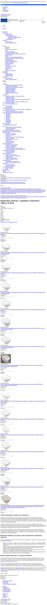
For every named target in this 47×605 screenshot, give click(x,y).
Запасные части (8, 68)
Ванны (6, 55)
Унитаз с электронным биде (11, 49)
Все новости (3, 175)
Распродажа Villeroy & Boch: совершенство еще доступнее (12, 182)
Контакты (5, 40)
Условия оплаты (8, 33)
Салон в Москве (8, 41)
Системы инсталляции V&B (11, 52)
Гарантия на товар (7, 590)
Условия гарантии (9, 39)
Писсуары (7, 64)
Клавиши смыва (8, 54)
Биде (6, 50)
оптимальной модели (8, 539)
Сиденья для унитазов (10, 51)
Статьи (4, 594)
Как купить (5, 32)
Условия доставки (9, 35)
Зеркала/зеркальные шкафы (11, 61)
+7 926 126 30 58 (3, 14)
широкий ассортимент (19, 567)
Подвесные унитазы (4, 196)
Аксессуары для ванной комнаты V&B (13, 57)
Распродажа (7, 67)
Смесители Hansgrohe (9, 60)
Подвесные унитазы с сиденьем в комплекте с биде (16, 197)
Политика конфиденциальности (9, 584)
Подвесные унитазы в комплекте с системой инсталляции (30, 196)
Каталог (4, 28)
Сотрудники (5, 582)
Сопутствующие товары (10, 65)
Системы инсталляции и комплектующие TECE (15, 53)
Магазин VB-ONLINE (5, 567)
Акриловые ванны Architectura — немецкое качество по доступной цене (15, 177)
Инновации (5, 593)
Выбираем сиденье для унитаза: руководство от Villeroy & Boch (13, 180)
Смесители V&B (8, 59)
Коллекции (5, 31)
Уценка (6, 69)
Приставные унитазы (13, 196)
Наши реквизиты (6, 591)
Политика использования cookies (21, 2)
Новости (5, 597)
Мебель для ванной (9, 62)
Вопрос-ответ (6, 595)
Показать (2, 219)
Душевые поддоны (9, 63)
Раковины (7, 47)
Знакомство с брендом (7, 580)
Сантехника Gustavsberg (10, 70)
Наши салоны (6, 581)
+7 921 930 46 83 (3, 15)
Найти (4, 81)
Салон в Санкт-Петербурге (11, 42)
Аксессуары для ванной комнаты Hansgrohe (14, 58)
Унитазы (7, 48)
